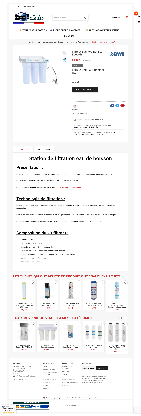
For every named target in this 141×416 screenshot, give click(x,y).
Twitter (117, 105)
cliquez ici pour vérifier (89, 398)
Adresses (65, 377)
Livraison (46, 366)
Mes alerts (66, 385)
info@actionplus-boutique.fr (26, 376)
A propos (46, 377)
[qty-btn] (91, 82)
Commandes (66, 371)
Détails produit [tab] (44, 149)
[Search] (85, 18)
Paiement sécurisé (49, 380)
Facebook (112, 105)
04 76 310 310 (21, 379)
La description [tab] (23, 149)
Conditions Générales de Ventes (50, 373)
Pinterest (122, 105)
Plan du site (47, 385)
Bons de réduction (69, 380)
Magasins (46, 388)
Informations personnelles (67, 367)
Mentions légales (49, 369)
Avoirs (64, 374)
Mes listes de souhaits (70, 383)
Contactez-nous (48, 383)
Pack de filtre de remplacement (67, 187)
